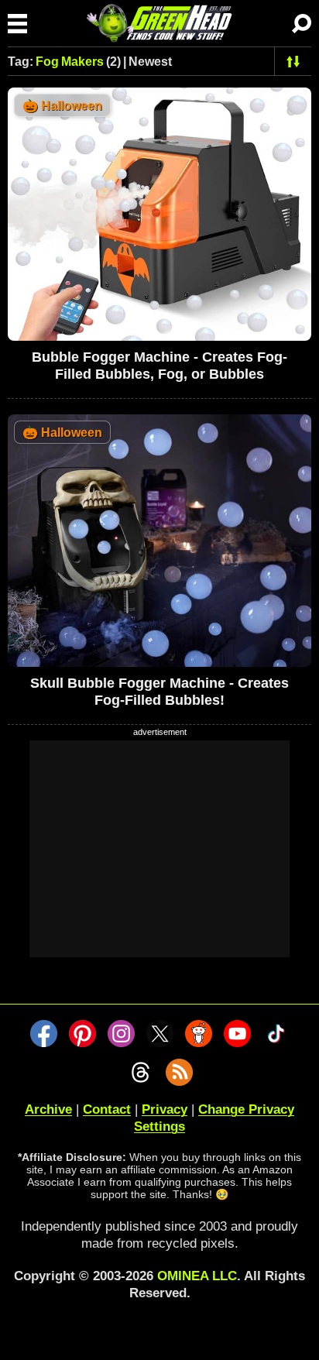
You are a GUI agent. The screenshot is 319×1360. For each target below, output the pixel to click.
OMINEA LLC (197, 1276)
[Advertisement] (159, 848)
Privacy (164, 1109)
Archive (48, 1109)
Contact (107, 1109)
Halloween (62, 105)
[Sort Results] (293, 61)
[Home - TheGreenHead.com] (159, 23)
